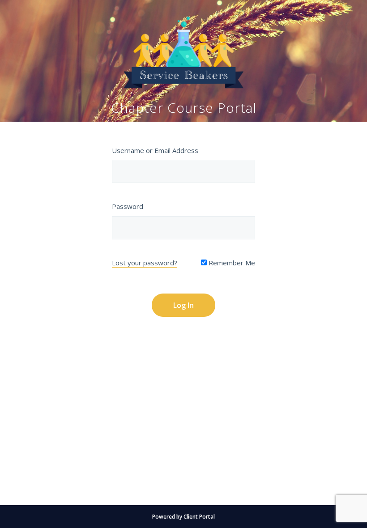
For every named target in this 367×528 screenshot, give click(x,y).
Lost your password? (144, 262)
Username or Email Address (155, 150)
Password (127, 206)
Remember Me (231, 262)
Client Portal (199, 516)
